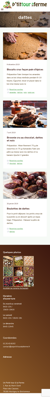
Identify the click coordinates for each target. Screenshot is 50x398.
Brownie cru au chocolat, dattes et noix (25, 139)
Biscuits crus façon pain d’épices (25, 69)
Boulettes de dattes (18, 208)
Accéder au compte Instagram (15, 288)
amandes (12, 92)
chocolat (12, 163)
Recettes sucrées (16, 89)
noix (25, 92)
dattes (20, 92)
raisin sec (31, 92)
